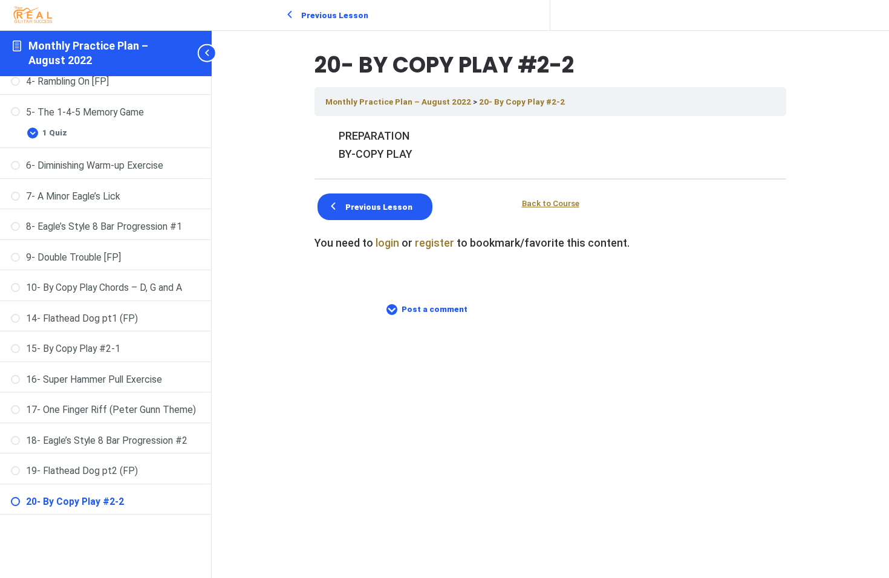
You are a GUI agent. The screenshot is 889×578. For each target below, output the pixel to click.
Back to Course (550, 204)
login (387, 242)
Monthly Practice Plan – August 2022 (399, 101)
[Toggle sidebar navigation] (208, 53)
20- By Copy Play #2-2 (522, 101)
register (434, 242)
